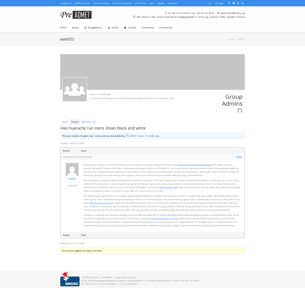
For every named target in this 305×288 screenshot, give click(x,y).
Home (231, 39)
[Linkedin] (242, 3)
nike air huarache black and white (196, 164)
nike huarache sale (168, 187)
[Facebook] (229, 3)
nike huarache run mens (101, 202)
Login (220, 3)
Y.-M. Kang (131, 277)
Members (88, 121)
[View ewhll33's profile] (127, 135)
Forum (74, 121)
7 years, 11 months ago (148, 135)
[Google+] (238, 3)
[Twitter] (234, 3)
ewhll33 (132, 135)
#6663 (239, 156)
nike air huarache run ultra (164, 218)
